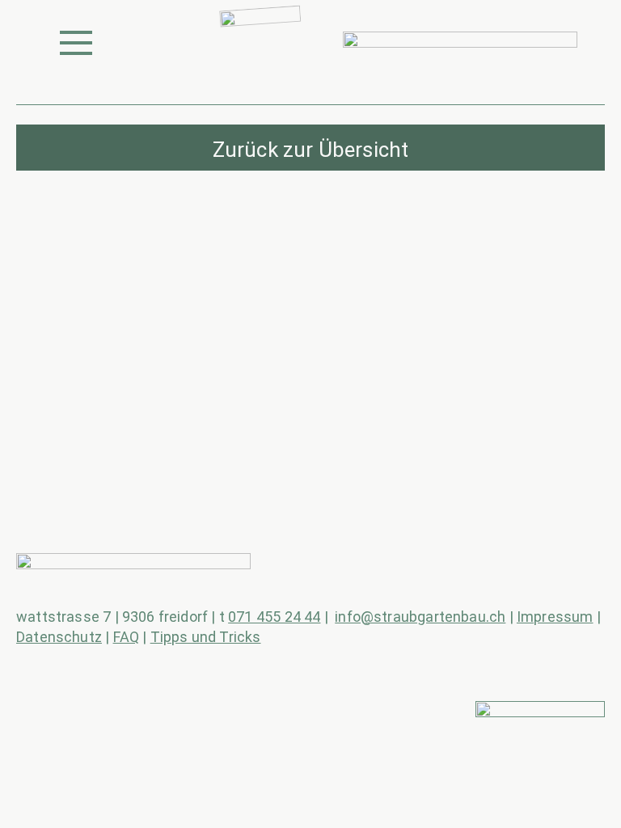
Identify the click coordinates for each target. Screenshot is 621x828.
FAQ (126, 636)
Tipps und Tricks (205, 636)
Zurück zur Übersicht (311, 149)
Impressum (555, 616)
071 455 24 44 (274, 616)
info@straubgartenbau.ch (420, 616)
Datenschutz (59, 636)
